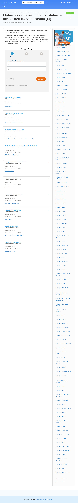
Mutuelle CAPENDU (61, 195)
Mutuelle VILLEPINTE (62, 253)
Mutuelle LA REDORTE (62, 323)
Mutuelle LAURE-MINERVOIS (64, 343)
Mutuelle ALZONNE (61, 249)
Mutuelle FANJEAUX (61, 416)
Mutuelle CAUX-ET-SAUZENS (64, 450)
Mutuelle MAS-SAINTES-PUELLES (62, 362)
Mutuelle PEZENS (61, 207)
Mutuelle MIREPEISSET (62, 478)
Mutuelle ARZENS (61, 265)
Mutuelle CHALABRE (62, 269)
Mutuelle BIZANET (61, 219)
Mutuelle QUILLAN (61, 98)
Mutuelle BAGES (61, 426)
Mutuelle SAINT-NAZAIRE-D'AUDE (63, 158)
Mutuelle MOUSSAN (62, 163)
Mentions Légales (41, 499)
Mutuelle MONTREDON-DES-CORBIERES (63, 274)
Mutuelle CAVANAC (61, 357)
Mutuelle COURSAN (62, 69)
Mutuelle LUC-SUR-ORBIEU (63, 335)
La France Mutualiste (10, 251)
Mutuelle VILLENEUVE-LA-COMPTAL (62, 236)
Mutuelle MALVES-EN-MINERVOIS (62, 421)
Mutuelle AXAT (60, 482)
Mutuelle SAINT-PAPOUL (63, 434)
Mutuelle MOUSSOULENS (63, 400)
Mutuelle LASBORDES (62, 412)
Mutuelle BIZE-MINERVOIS (63, 279)
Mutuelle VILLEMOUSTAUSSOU (61, 110)
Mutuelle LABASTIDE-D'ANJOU (61, 352)
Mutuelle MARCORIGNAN (63, 327)
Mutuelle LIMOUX (61, 65)
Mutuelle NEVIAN (61, 203)
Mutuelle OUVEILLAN (62, 137)
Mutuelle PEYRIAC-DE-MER (63, 331)
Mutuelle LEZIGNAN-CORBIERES (61, 60)
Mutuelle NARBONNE (62, 47)
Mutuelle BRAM (61, 102)
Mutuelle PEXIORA (61, 319)
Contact (50, 499)
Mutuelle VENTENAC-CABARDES (61, 376)
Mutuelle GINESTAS (61, 211)
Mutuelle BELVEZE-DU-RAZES (64, 446)
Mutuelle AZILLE (61, 315)
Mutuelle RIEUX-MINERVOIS (64, 149)
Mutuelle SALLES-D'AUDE (63, 115)
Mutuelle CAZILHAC (61, 167)
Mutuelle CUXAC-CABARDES (64, 371)
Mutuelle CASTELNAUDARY (63, 55)
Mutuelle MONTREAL (62, 153)
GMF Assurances (9, 106)
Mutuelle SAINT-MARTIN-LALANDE (62, 288)
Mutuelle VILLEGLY (61, 404)
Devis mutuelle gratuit (67, 2)
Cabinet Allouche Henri (10, 187)
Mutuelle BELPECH (61, 215)
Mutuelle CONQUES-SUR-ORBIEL (62, 128)
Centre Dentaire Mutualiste (12, 203)
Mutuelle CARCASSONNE (63, 51)
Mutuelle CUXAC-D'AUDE (63, 85)
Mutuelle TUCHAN (61, 438)
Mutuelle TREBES (61, 77)
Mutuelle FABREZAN (62, 223)
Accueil (5, 12)
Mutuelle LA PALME (61, 199)
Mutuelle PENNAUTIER (62, 119)
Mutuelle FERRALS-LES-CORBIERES (62, 304)
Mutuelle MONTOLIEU (62, 430)
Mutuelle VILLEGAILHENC (63, 186)
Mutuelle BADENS (61, 454)
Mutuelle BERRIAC (61, 390)
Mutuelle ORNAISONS (62, 245)
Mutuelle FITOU (61, 386)
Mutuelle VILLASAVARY (62, 261)
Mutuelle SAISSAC (61, 348)
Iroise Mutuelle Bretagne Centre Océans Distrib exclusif (19, 139)
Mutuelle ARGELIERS (62, 182)
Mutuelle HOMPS (61, 468)
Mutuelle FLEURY (61, 106)
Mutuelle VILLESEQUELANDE (64, 408)
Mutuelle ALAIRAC (61, 227)
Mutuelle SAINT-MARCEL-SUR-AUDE (62, 177)
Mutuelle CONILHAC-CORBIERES (61, 459)
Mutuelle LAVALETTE (62, 241)
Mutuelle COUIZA (61, 257)
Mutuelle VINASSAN (62, 133)
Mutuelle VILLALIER (61, 442)
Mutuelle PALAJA (61, 141)
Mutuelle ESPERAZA (62, 145)
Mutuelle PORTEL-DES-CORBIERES (62, 293)
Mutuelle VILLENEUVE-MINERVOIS (62, 381)
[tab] (26, 98)
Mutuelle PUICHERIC (62, 283)
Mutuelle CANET (61, 231)
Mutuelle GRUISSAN (62, 89)
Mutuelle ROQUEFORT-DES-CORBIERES (63, 395)
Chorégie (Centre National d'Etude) (13, 122)
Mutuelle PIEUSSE (61, 367)
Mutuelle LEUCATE (61, 93)
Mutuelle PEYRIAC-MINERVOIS (61, 310)
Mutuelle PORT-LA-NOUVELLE (64, 73)
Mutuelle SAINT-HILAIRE (63, 464)
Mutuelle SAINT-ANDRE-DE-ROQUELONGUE (63, 299)
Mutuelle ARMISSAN (62, 191)
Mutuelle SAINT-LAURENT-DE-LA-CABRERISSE (63, 473)
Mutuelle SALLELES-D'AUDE (63, 123)
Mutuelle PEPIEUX (61, 339)
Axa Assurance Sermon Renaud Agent (14, 235)
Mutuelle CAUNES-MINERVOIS (61, 172)
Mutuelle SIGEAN (61, 81)
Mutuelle (11, 12)
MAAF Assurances (9, 171)
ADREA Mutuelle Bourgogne (12, 155)
